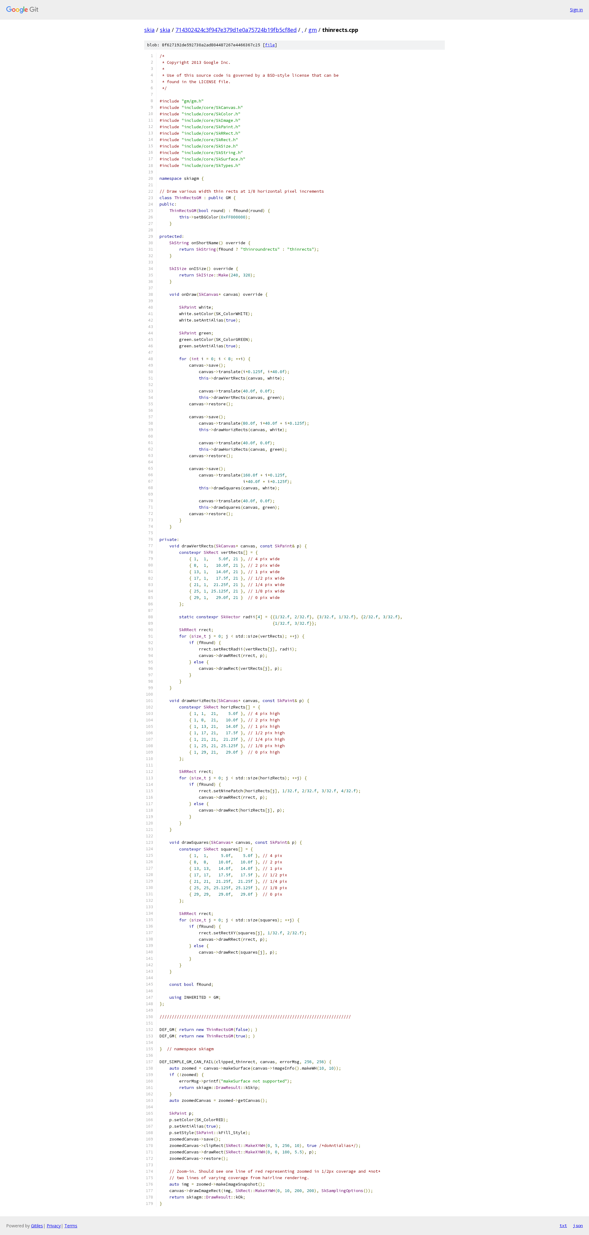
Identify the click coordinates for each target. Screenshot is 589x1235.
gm (312, 29)
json (578, 1225)
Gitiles (37, 1226)
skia (149, 29)
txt (563, 1225)
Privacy (54, 1226)
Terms (70, 1226)
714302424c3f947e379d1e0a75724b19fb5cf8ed (236, 29)
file (270, 45)
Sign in (576, 10)
